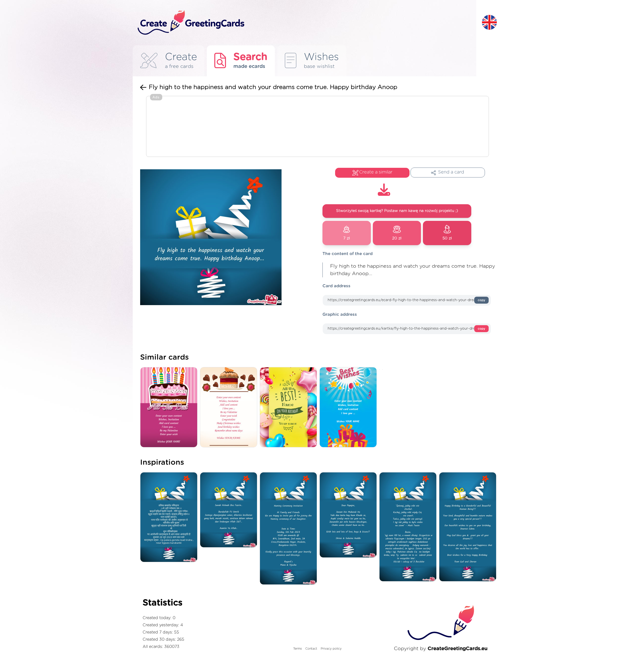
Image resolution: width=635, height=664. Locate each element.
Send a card (451, 172)
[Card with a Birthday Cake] (170, 407)
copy (481, 300)
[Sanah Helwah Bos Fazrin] (230, 510)
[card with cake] (230, 407)
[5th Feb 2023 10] (289, 528)
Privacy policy (331, 648)
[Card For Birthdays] (349, 407)
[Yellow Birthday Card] (289, 407)
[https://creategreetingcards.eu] (306, 22)
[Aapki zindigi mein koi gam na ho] (349, 515)
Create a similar (375, 172)
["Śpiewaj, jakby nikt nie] (409, 527)
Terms (297, 648)
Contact (311, 648)
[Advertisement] (317, 127)
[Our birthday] (469, 527)
